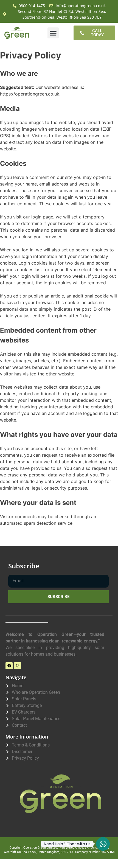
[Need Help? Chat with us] (103, 844)
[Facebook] (9, 665)
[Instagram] (17, 665)
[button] (53, 33)
